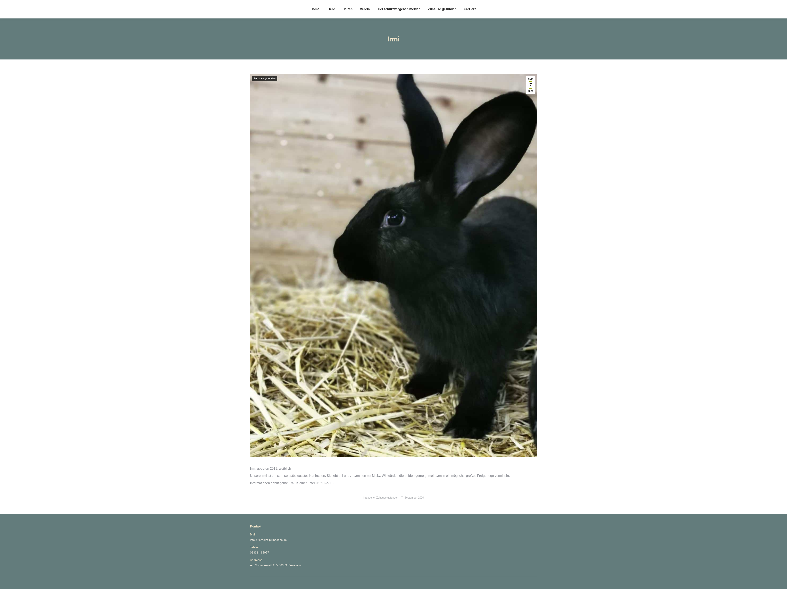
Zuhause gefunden (264, 78)
